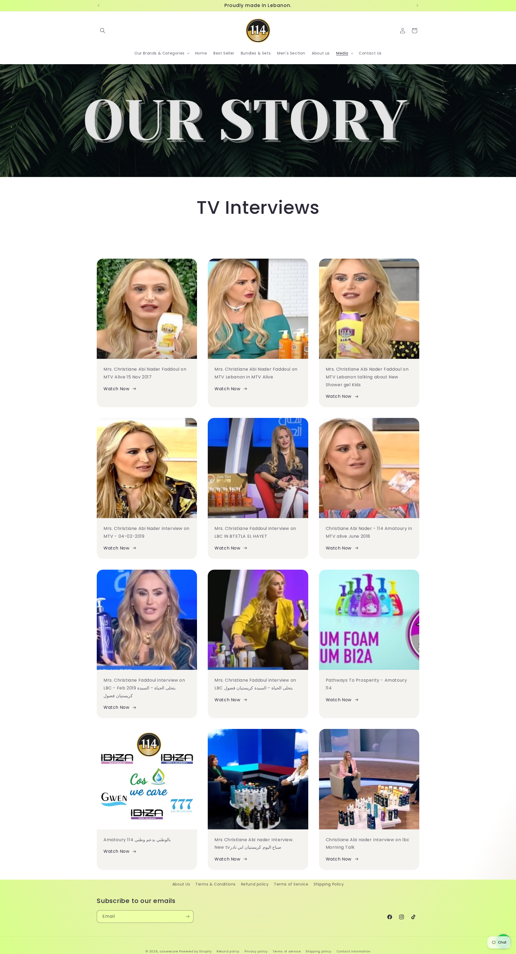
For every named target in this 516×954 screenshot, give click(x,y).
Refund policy (255, 884)
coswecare (169, 951)
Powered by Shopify (195, 951)
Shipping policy (318, 951)
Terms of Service (291, 884)
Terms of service (286, 951)
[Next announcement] (417, 5)
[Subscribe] (187, 916)
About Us (181, 884)
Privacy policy (256, 951)
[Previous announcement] (99, 5)
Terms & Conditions (215, 884)
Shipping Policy (329, 884)
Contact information (353, 951)
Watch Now (116, 389)
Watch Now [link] (339, 859)
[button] (103, 31)
